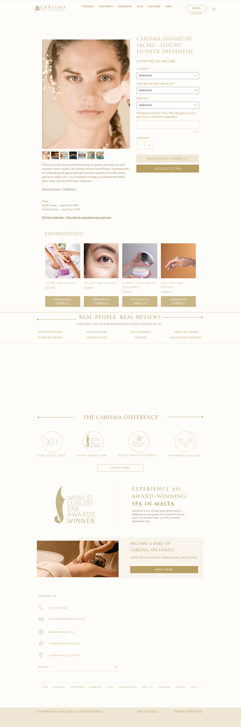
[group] (120, 275)
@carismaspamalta (61, 632)
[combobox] (167, 75)
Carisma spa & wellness (64, 643)
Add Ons (143, 98)
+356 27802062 (57, 607)
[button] (106, 8)
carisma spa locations (64, 655)
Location (143, 68)
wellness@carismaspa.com (66, 618)
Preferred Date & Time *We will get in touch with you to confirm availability (165, 115)
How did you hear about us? (156, 83)
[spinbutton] (144, 145)
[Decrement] (139, 145)
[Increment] (149, 145)
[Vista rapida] (62, 260)
